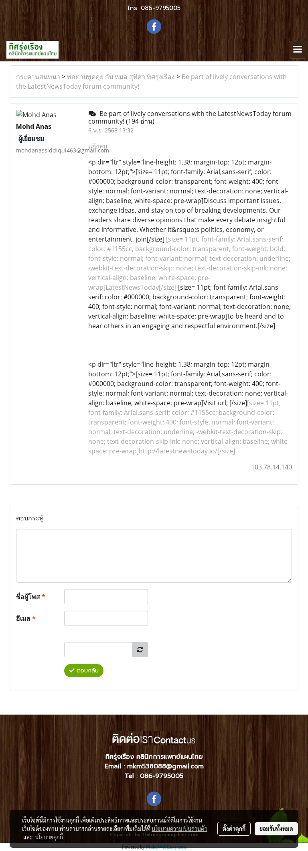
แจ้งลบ (97, 146)
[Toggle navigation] (297, 50)
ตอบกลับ (87, 670)
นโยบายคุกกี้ (49, 837)
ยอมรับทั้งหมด (276, 828)
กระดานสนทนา (38, 76)
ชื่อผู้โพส (30, 596)
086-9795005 (160, 8)
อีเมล (26, 618)
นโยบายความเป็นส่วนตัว (179, 828)
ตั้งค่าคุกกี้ (234, 828)
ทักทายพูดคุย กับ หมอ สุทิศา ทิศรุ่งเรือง (121, 76)
